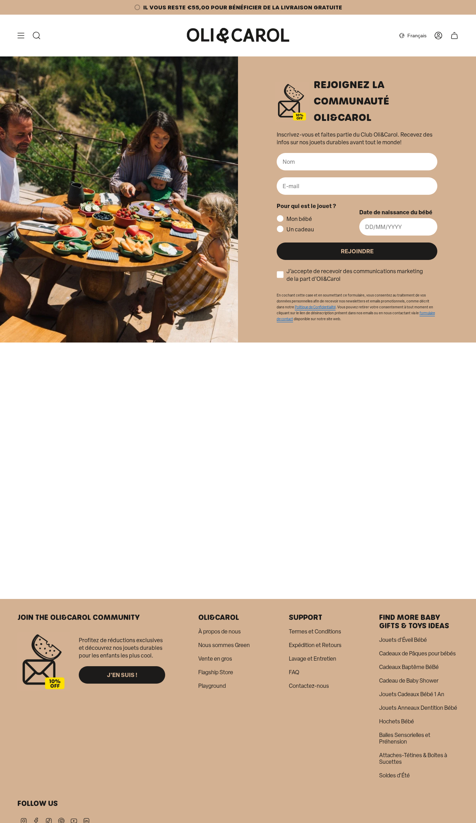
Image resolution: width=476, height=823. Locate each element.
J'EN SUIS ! (122, 675)
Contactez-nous (309, 686)
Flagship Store (215, 672)
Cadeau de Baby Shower (408, 680)
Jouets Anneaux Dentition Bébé (418, 708)
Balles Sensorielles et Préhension (404, 738)
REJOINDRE (357, 251)
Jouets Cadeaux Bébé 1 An (411, 694)
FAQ (294, 672)
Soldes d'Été (394, 775)
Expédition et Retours (315, 645)
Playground (212, 686)
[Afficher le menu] (21, 35)
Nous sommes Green (224, 645)
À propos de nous (219, 631)
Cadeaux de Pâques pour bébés (417, 653)
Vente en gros (215, 658)
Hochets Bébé (396, 721)
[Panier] (454, 35)
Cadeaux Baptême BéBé (409, 667)
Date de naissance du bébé (395, 212)
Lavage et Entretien (312, 658)
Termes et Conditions (315, 631)
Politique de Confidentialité (315, 307)
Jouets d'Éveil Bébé (403, 640)
